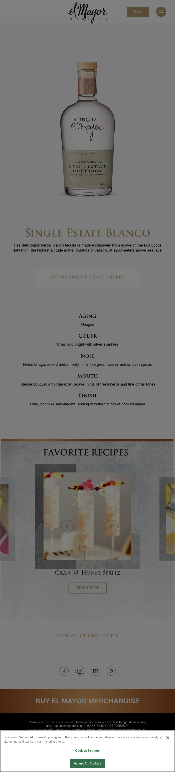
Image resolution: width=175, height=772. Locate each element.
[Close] (168, 738)
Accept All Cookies (87, 763)
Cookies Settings (87, 750)
